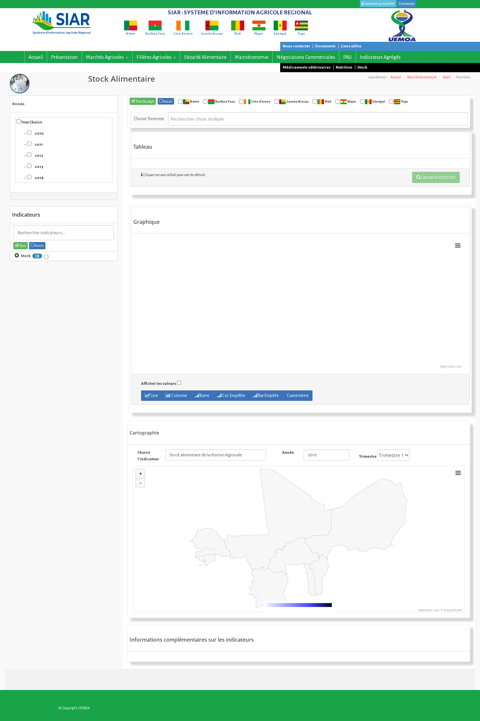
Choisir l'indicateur (146, 456)
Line (154, 395)
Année (18, 104)
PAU (347, 57)
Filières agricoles (157, 57)
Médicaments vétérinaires (307, 67)
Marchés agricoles (108, 57)
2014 (37, 178)
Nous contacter (296, 46)
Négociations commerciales (306, 57)
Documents (325, 46)
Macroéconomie (251, 57)
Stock (362, 67)
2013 (37, 167)
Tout (22, 246)
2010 (38, 133)
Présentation (64, 57)
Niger (351, 101)
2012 (37, 156)
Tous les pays (144, 101)
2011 (37, 144)
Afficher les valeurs (158, 384)
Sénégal (378, 101)
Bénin (194, 101)
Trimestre (367, 456)
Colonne (179, 395)
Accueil (35, 57)
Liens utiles (351, 46)
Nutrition (344, 67)
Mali (327, 101)
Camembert (297, 395)
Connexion (406, 4)
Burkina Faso (225, 101)
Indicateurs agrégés (380, 57)
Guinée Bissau (297, 101)
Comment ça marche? (378, 4)
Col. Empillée (233, 395)
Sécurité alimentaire (205, 57)
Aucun (39, 245)
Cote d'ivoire (260, 101)
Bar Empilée (268, 395)
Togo (404, 101)
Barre (204, 395)
